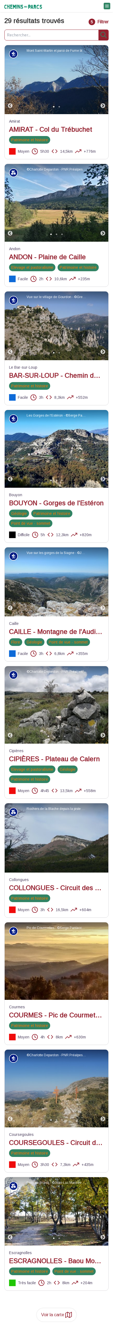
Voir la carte (52, 1314)
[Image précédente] (10, 79)
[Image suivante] (102, 79)
